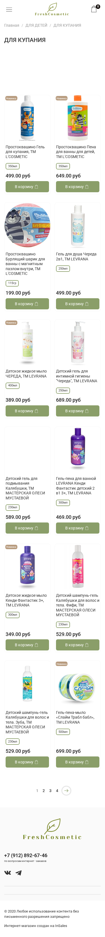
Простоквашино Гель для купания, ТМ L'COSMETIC (25, 152)
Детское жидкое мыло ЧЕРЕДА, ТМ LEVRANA (26, 373)
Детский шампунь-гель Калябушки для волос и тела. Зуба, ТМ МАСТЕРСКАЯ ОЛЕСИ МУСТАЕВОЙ (27, 722)
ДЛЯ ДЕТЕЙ (36, 25)
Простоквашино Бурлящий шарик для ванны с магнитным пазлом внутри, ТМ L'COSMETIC (25, 264)
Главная (11, 25)
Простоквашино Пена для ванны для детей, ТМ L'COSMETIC (76, 152)
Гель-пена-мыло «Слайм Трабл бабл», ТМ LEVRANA (75, 717)
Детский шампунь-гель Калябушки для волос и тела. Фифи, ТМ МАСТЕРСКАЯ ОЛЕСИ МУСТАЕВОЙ (77, 605)
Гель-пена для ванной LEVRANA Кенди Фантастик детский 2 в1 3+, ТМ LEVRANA (76, 485)
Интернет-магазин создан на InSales (35, 926)
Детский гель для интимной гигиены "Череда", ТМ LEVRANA (76, 376)
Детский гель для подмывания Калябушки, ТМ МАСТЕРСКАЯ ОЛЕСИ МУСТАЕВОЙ (25, 488)
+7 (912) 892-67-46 (25, 855)
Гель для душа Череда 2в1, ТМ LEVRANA (76, 256)
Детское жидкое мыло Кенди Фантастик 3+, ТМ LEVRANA (26, 600)
